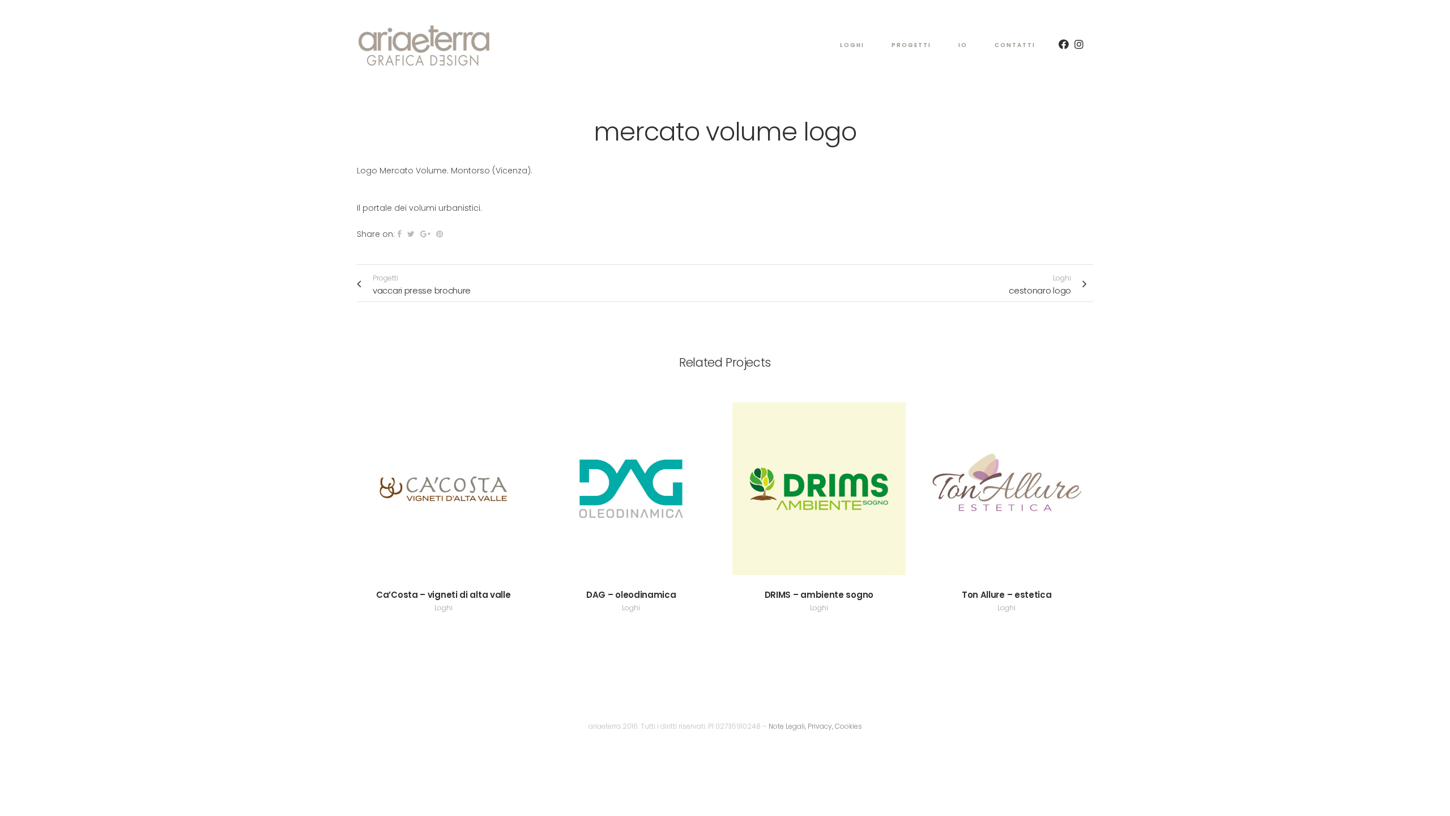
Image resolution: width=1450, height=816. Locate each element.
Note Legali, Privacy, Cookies (815, 726)
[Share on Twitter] (411, 234)
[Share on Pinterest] (439, 234)
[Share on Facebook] (399, 234)
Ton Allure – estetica (1007, 595)
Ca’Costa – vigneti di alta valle (443, 595)
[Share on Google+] (425, 234)
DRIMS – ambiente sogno (819, 595)
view (443, 487)
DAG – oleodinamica (631, 595)
